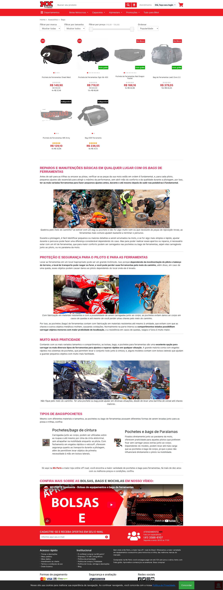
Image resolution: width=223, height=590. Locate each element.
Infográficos (97, 557)
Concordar (186, 585)
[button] (165, 5)
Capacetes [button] (97, 12)
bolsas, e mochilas (102, 481)
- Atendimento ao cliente (49, 561)
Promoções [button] (132, 12)
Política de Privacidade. (164, 585)
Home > (43, 19)
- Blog (79, 567)
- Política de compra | (85, 561)
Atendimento (145, 5)
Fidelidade (98, 561)
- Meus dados (45, 559)
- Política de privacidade (86, 559)
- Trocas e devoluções (48, 554)
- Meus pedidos (46, 557)
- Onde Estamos (46, 567)
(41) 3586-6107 (153, 537)
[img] (134, 4)
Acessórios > (54, 19)
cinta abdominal (95, 438)
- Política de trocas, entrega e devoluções (93, 564)
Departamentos (51, 12)
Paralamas (169, 431)
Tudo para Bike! (151, 12)
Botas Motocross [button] (78, 12)
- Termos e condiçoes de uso (51, 564)
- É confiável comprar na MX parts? (90, 554)
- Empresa (81, 557)
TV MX (88, 557)
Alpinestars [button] (115, 12)
